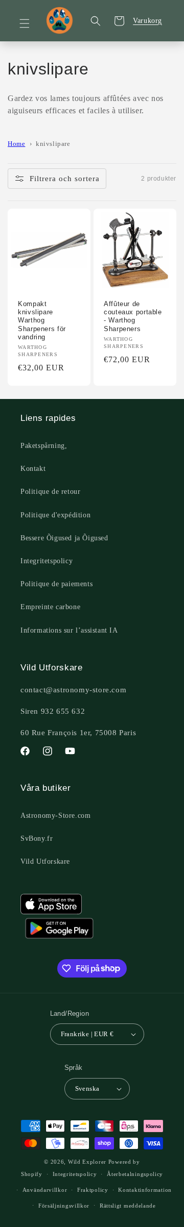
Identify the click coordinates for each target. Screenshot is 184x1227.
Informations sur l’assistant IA (69, 630)
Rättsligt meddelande (128, 1206)
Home (16, 143)
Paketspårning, (43, 445)
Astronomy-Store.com (55, 815)
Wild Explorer (87, 1162)
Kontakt (32, 468)
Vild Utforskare (45, 861)
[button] (30, 23)
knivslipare (53, 143)
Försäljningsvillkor (63, 1206)
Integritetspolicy (46, 561)
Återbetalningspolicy (135, 1174)
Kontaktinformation (145, 1190)
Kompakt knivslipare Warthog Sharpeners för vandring (42, 321)
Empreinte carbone (50, 607)
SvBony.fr (36, 838)
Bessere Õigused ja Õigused (64, 538)
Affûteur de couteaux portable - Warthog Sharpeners (133, 317)
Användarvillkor (44, 1190)
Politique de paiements (56, 584)
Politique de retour (50, 491)
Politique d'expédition (55, 515)
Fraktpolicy (92, 1190)
